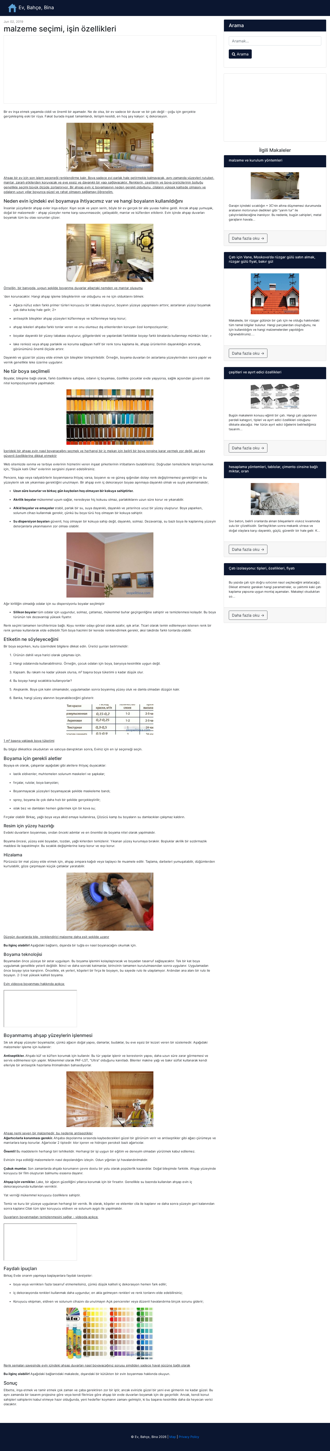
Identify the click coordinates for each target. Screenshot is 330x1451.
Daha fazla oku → (248, 238)
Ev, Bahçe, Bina (35, 7)
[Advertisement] (110, 69)
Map (172, 1437)
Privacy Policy (189, 1437)
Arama (242, 54)
